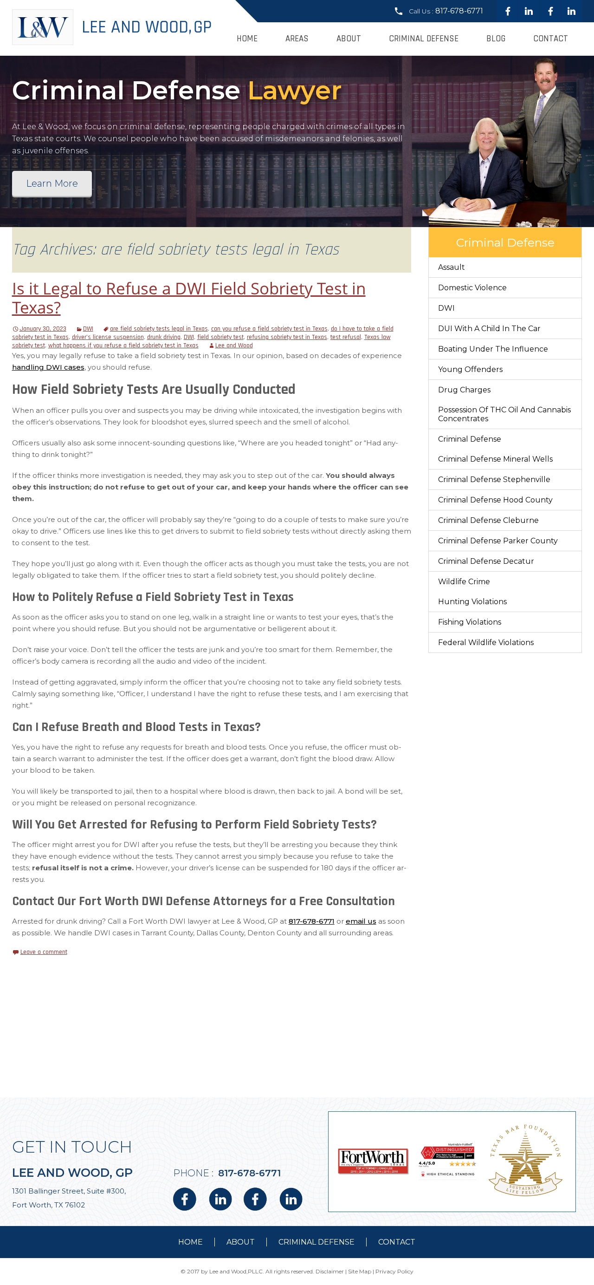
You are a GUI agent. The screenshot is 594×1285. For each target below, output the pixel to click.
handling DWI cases (48, 367)
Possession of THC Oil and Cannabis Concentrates (504, 414)
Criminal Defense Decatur (486, 561)
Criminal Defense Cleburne (488, 520)
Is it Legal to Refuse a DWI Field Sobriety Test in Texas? (189, 297)
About (348, 39)
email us (361, 921)
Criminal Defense (423, 39)
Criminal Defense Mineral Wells (495, 459)
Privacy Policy (394, 1271)
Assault (451, 267)
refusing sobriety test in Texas (287, 337)
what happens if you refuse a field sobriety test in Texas (123, 345)
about (240, 1242)
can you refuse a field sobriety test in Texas (269, 329)
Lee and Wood (234, 345)
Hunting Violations (472, 601)
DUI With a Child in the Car (489, 328)
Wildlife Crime (464, 581)
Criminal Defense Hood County (495, 500)
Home (247, 39)
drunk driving (164, 337)
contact (396, 1242)
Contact (550, 39)
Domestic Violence (472, 287)
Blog (495, 39)
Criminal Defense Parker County (498, 540)
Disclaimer (330, 1271)
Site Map (359, 1271)
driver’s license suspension (108, 337)
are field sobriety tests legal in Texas (159, 329)
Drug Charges (464, 389)
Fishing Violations (469, 622)
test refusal (345, 337)
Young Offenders (470, 369)
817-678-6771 (459, 11)
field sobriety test (220, 337)
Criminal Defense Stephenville (494, 479)
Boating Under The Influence (493, 349)
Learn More (52, 183)
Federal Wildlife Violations (486, 642)
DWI (88, 329)
